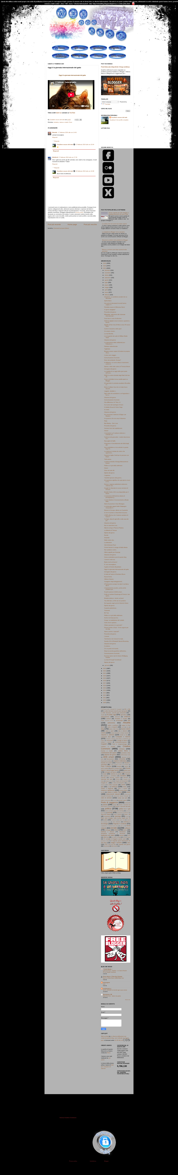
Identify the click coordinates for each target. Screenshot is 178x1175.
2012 (104, 695)
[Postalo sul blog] (77, 120)
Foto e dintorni (106, 766)
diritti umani (108, 757)
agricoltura (123, 714)
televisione (122, 831)
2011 (104, 697)
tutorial (122, 835)
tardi (104, 984)
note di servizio (106, 798)
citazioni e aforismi (107, 735)
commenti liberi (106, 736)
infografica (127, 774)
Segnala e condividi (119, 823)
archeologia (119, 720)
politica (108, 808)
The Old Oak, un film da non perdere (115, 600)
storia (116, 830)
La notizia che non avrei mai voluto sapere (114, 224)
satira (105, 820)
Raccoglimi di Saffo (109, 441)
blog (102, 729)
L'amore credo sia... (110, 559)
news (128, 792)
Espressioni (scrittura (106, 761)
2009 (104, 702)
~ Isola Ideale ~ (107, 969)
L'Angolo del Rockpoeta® (121, 781)
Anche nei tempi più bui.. (111, 618)
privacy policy (79, 212)
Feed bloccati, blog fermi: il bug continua (115, 67)
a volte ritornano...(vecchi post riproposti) (113, 712)
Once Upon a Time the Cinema (112, 976)
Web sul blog (105, 1036)
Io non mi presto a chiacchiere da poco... (116, 512)
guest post (127, 770)
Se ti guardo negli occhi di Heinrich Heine (116, 603)
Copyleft (104, 744)
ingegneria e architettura (110, 775)
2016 (104, 685)
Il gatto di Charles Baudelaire (112, 567)
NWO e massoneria (106, 800)
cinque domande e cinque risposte (120, 733)
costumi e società (108, 746)
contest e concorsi (106, 742)
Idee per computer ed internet (107, 1066)
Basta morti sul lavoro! (110, 562)
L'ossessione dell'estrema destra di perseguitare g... (114, 496)
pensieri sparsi (122, 800)
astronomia (111, 723)
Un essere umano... (110, 331)
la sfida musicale (112, 784)
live (108, 786)
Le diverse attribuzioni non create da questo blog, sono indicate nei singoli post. (115, 1038)
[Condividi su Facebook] (81, 120)
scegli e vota (122, 819)
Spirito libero (108, 300)
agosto (107, 280)
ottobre (107, 275)
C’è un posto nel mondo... (111, 648)
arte (129, 720)
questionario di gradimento (123, 812)
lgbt (102, 786)
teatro (125, 830)
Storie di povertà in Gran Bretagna (114, 504)
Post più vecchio (90, 224)
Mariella (55, 132)
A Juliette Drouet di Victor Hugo (113, 407)
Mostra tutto (127, 999)
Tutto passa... (108, 459)
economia (122, 759)
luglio (106, 282)
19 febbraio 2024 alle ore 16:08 (85, 171)
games (126, 766)
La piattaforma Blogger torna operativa (113, 232)
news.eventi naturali (113, 794)
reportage (118, 816)
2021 (104, 673)
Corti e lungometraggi (119, 744)
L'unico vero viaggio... (110, 355)
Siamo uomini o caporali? (111, 631)
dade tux (59, 113)
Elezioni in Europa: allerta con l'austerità (116, 510)
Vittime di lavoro (109, 579)
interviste (125, 777)
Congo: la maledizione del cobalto (114, 620)
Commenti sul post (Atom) (61, 228)
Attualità (126, 722)
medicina (114, 786)
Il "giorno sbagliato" (110, 309)
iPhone (118, 779)
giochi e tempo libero (116, 768)
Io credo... (107, 409)
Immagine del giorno (110, 369)
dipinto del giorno (110, 754)
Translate (107, 104)
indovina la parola (116, 774)
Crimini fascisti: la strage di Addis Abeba (115, 547)
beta (127, 727)
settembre (108, 277)
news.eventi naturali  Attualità (111, 709)
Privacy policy (73, 1161)
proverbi (110, 812)
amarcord (117, 716)
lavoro (123, 784)
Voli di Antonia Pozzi (110, 545)
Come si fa (123, 735)
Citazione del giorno (110, 340)
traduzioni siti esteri (107, 835)
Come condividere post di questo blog (115, 557)
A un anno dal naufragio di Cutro (113, 405)
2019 (104, 678)
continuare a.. (107, 988)
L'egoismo (107, 475)
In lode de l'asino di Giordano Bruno (114, 574)
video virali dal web (110, 844)
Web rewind (114, 846)
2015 (104, 688)
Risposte (56, 141)
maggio (107, 287)
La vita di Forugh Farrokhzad (112, 660)
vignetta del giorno (124, 844)
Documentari (110, 759)
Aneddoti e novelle (121, 718)
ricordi (127, 816)
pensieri (114, 800)
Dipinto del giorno (109, 473)
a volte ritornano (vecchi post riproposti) (115, 711)
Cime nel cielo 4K (109, 470)
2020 (104, 675)
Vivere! (106, 430)
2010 (104, 700)
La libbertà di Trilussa (110, 530)
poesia (105, 804)
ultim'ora (106, 837)
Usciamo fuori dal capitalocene (113, 428)
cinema (103, 733)
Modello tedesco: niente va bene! (114, 598)
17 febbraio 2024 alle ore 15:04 (85, 144)
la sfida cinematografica (118, 782)
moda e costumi (122, 788)
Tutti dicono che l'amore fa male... (114, 639)
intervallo (103, 777)
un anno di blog (116, 837)
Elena (108, 1052)
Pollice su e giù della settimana (113, 465)
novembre (108, 272)
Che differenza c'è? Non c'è (112, 402)
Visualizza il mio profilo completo (118, 120)
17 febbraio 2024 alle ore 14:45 (67, 132)
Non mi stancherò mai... (111, 525)
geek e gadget (104, 768)
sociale (114, 828)
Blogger (106, 1161)
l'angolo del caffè (109, 781)
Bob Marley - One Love (111, 423)
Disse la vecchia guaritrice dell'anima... (115, 651)
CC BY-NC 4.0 (119, 1040)
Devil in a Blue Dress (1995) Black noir (113, 978)
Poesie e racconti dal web (122, 806)
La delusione (108, 542)
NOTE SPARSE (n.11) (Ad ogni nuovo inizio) (115, 990)
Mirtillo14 (55, 157)
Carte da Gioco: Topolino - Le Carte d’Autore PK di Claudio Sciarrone (115, 971)
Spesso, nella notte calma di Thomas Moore (117, 366)
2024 (104, 268)
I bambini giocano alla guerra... (113, 477)
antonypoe (106, 982)
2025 (104, 266)
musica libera (123, 790)
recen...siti (127, 814)
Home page (72, 224)
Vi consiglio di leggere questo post (115, 839)
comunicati (109, 740)
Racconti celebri (106, 814)
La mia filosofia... (109, 333)
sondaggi (107, 830)
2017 (104, 683)
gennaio (107, 665)
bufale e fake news (114, 729)
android (108, 718)
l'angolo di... (104, 782)
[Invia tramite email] (75, 120)
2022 (104, 671)
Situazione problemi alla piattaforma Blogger (115, 240)
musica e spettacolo (107, 790)
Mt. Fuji (106, 613)
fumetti (119, 766)
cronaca (122, 749)
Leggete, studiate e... (110, 391)
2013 (104, 693)
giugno (107, 285)
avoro (123, 727)
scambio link (114, 819)
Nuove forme (108, 576)
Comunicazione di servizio (112, 357)
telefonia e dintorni (107, 831)
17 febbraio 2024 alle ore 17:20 (68, 157)
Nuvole (106, 535)
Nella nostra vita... (109, 540)
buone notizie (125, 729)
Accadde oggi (111, 714)
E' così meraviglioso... (110, 564)
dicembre (107, 270)
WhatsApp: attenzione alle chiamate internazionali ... (114, 315)
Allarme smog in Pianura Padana (113, 528)
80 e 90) (127, 709)
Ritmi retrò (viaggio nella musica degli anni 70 (115, 818)
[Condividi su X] (79, 120)
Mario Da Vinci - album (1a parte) (112, 996)
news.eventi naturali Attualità (121, 796)
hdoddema (93, 1161)
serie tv (122, 825)
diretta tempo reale (125, 754)
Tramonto (107, 610)
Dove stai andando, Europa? (112, 360)
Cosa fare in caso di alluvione (112, 318)
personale (127, 802)
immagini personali (125, 772)
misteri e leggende (107, 788)
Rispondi (54, 137)
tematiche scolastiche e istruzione (113, 833)
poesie (114, 804)
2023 (104, 668)
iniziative (56, 122)
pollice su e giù (124, 809)
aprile (106, 290)
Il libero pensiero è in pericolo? (113, 625)
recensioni (107, 816)
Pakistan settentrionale (111, 346)
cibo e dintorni (122, 731)
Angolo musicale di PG (107, 720)
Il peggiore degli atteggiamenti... (113, 581)
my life (102, 792)
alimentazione (105, 716)
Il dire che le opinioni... (110, 622)
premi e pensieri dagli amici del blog (114, 810)
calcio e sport (109, 731)
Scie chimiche (116, 822)
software (127, 828)
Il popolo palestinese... (110, 608)
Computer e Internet (123, 736)
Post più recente (54, 224)
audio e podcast (113, 725)
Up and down (126, 837)
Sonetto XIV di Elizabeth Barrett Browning (116, 641)
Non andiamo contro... (110, 550)
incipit (104, 774)
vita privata (106, 846)
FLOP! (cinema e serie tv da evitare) (119, 764)
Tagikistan (107, 349)
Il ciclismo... (107, 646)
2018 (104, 680)
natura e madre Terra (65, 122)
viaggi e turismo (116, 842)
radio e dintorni (117, 814)
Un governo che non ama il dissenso (115, 418)
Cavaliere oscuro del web (65, 144)
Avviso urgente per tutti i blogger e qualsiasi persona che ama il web (119, 213)
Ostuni (106, 468)
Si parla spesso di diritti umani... (113, 592)
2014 (104, 690)
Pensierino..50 (107, 994)
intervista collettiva (115, 777)
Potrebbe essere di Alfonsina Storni (114, 307)
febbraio (107, 294)
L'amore (106, 636)
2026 (104, 263)
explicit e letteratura (120, 761)
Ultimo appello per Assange (112, 552)
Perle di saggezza (109, 802)
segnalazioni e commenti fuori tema (109, 825)
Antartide (106, 537)
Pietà (105, 421)
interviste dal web (106, 779)
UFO (129, 835)
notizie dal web (122, 798)
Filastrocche (119, 762)
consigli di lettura (122, 740)
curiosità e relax (125, 753)
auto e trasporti (112, 727)
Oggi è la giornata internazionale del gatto (116, 569)
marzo (107, 292)
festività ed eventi (106, 762)
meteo (124, 786)
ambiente (127, 716)
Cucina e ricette (107, 751)
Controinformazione (121, 742)
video (128, 842)
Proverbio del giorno (110, 312)
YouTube (72, 113)
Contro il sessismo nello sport (112, 328)
